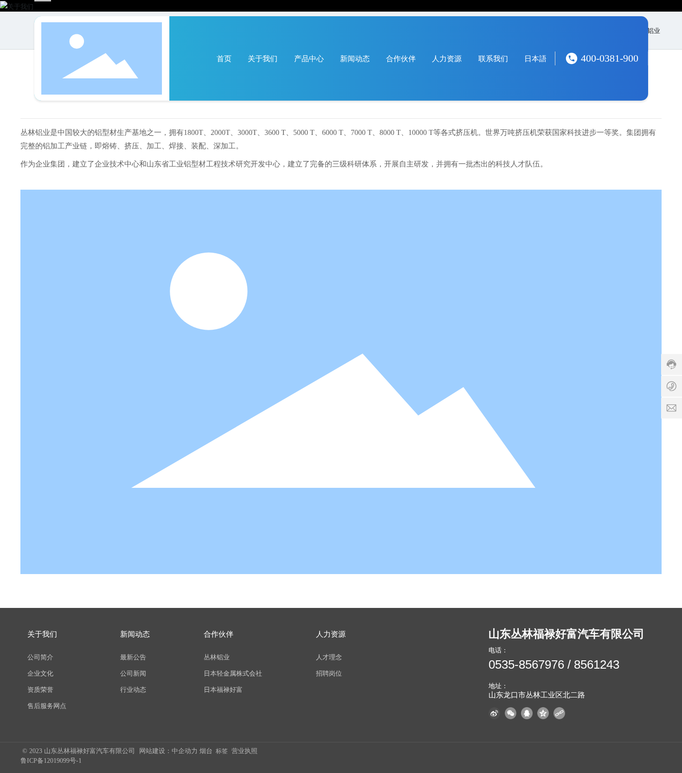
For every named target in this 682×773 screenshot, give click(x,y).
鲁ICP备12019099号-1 (51, 760)
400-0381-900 (609, 58)
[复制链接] (560, 713)
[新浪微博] (495, 713)
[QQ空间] (544, 713)
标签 (222, 750)
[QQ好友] (528, 713)
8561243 (596, 664)
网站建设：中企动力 (169, 750)
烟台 (205, 750)
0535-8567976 (526, 664)
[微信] (512, 713)
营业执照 (244, 750)
